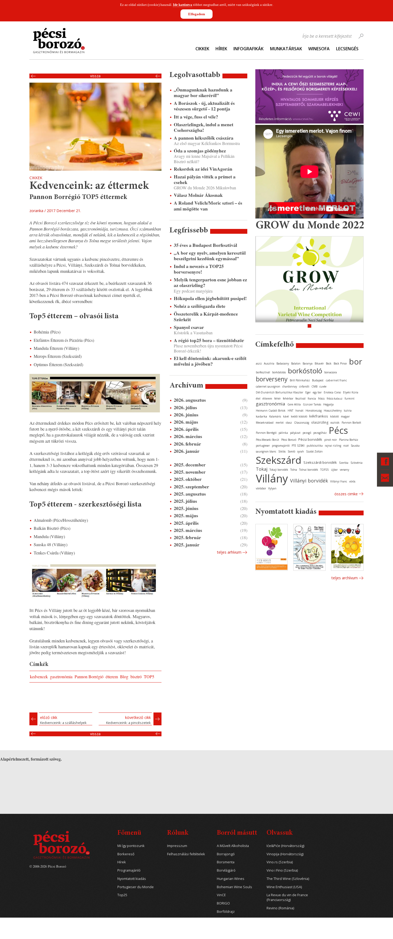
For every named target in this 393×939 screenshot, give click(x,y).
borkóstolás (279, 372)
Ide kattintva (182, 5)
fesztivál (300, 398)
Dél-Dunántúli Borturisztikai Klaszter (279, 392)
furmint (350, 398)
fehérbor (288, 398)
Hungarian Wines (230, 878)
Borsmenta (225, 862)
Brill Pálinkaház (300, 380)
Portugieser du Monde (135, 887)
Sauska (355, 445)
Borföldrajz (226, 911)
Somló (291, 451)
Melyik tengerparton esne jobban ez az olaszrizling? (210, 282)
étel (258, 398)
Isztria (348, 410)
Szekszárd (278, 460)
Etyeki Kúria (350, 392)
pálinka (283, 433)
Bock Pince (340, 363)
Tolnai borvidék (308, 470)
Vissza (95, 76)
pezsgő (307, 433)
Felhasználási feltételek (186, 854)
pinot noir (330, 440)
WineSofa (319, 48)
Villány (272, 478)
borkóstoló (305, 370)
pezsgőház (320, 433)
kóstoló (334, 416)
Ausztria (269, 363)
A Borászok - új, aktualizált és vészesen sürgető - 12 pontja (204, 106)
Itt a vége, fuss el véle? (196, 117)
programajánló (281, 445)
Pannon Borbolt (351, 422)
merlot (280, 422)
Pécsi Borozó (288, 440)
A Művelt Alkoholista (233, 846)
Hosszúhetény (333, 410)
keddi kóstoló (299, 416)
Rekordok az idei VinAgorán (203, 169)
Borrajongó (226, 854)
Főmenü (129, 833)
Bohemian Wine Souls (234, 887)
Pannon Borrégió (89, 676)
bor (355, 361)
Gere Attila (294, 404)
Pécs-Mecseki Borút (267, 440)
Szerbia (343, 463)
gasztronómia (61, 676)
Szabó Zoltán (314, 451)
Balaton (295, 363)
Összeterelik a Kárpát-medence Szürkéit (206, 316)
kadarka (261, 416)
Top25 (122, 895)
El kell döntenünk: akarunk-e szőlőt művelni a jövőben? (210, 361)
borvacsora (330, 372)
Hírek (221, 48)
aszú (259, 363)
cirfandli (304, 386)
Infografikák (248, 48)
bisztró (136, 676)
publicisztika (315, 445)
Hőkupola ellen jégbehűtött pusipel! (210, 298)
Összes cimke (346, 493)
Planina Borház (348, 440)
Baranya (308, 363)
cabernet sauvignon (268, 386)
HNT (290, 410)
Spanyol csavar (189, 327)
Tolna (293, 470)
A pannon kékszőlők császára (203, 138)
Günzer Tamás (312, 404)
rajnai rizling (333, 445)
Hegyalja (328, 404)
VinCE (221, 895)
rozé (346, 445)
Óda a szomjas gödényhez (200, 151)
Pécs (338, 430)
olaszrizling (319, 422)
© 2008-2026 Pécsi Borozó (47, 866)
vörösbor (261, 488)
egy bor (317, 392)
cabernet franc (336, 380)
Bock (329, 363)
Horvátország (314, 410)
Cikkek (202, 48)
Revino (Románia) (280, 908)
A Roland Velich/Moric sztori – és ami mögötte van (208, 205)
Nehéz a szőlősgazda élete (199, 306)
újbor (334, 470)
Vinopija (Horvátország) (285, 854)
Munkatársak (286, 48)
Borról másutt (237, 833)
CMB (314, 386)
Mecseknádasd (264, 422)
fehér (277, 398)
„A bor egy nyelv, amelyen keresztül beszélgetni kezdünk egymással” (210, 255)
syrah (300, 451)
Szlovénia (356, 463)
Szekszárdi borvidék (320, 462)
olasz (289, 422)
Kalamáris (275, 416)
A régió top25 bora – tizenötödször (209, 340)
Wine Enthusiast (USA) (284, 887)
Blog (124, 676)
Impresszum (177, 846)
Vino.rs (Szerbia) (280, 862)
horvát (299, 410)
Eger (308, 392)
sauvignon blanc (266, 451)
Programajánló (129, 870)
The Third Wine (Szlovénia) (288, 878)
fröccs (321, 398)
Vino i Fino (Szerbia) (282, 870)
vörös (352, 481)
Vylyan (272, 488)
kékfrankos (318, 416)
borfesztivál (263, 372)
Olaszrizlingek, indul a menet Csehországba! (203, 127)
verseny (344, 470)
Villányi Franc (338, 481)
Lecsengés (347, 48)
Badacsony (282, 363)
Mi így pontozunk (131, 846)
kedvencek (39, 676)
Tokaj (261, 469)
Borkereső (125, 854)
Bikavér (319, 363)
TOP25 (324, 470)
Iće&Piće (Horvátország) (285, 846)
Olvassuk (279, 833)
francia (312, 398)
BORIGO (223, 903)
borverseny (272, 379)
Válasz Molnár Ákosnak (198, 195)
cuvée (322, 386)
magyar (345, 416)
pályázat (295, 433)
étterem (112, 676)
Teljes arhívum (229, 552)
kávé (286, 416)
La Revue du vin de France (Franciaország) (287, 897)
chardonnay (289, 386)
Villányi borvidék (309, 480)
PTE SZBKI (298, 445)
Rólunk (177, 833)
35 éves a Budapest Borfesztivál (205, 245)
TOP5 (149, 676)
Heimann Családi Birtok (271, 410)
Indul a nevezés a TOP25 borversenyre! (199, 269)
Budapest (317, 380)
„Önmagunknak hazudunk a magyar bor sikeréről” (203, 92)
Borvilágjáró (226, 870)
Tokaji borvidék (278, 470)
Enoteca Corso (332, 392)
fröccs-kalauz (334, 398)
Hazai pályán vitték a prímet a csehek (205, 179)
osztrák (335, 422)
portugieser (263, 445)
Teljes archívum (344, 577)
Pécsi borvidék (310, 439)
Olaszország (301, 422)
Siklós (282, 451)
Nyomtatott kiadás (131, 878)
